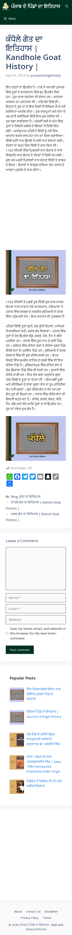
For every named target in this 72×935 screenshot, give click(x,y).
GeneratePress (36, 929)
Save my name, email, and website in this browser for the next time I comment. (38, 633)
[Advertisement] (36, 213)
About (18, 911)
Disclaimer (51, 911)
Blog (14, 496)
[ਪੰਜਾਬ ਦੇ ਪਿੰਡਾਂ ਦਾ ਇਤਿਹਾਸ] (5, 6)
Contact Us (33, 911)
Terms (47, 918)
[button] (66, 6)
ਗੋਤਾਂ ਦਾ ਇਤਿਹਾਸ (29, 496)
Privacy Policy (30, 918)
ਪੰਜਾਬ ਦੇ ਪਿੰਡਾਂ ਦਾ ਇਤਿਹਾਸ (35, 6)
